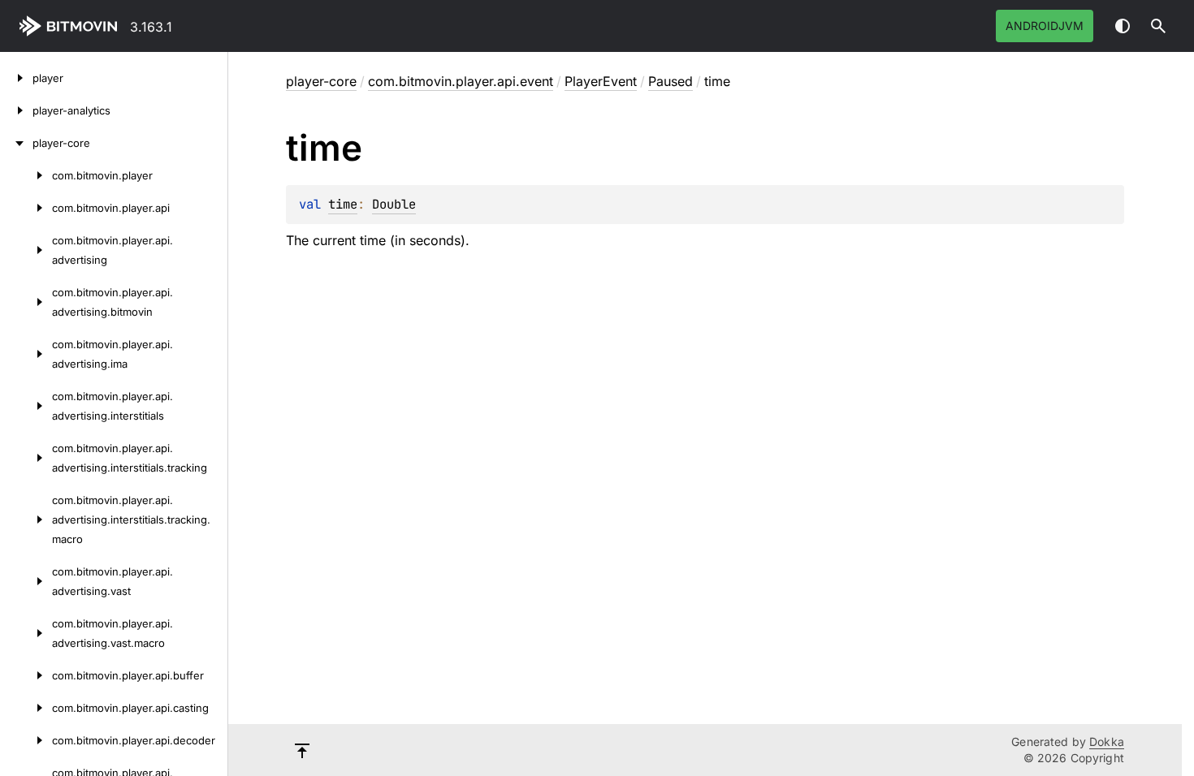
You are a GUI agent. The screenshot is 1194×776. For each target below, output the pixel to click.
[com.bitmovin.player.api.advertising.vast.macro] (26, 633)
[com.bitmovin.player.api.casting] (26, 708)
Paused (670, 81)
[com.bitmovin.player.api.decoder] (26, 740)
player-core (321, 81)
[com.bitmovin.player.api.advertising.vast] (26, 581)
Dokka (1106, 741)
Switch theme (1122, 26)
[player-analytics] (16, 110)
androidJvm (1045, 25)
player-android (71, 26)
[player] (16, 78)
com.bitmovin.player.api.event (460, 81)
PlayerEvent (601, 81)
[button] (1158, 26)
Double (394, 204)
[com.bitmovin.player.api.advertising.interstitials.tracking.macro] (26, 519)
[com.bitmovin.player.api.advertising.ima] (26, 354)
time (342, 204)
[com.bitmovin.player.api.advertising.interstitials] (26, 406)
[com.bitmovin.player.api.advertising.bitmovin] (26, 302)
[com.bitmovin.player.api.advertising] (26, 250)
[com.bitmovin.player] (26, 175)
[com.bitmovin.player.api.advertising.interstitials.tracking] (26, 458)
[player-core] (16, 143)
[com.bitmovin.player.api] (26, 208)
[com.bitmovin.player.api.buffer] (26, 675)
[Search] (1158, 26)
